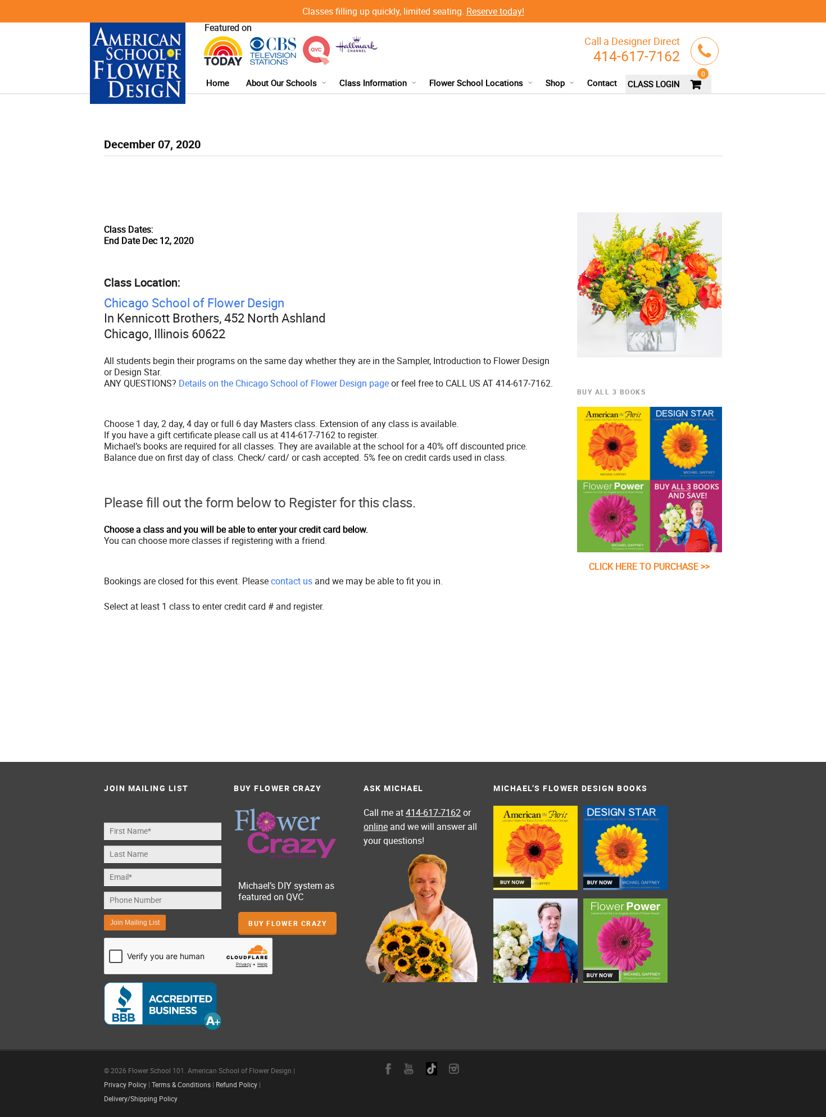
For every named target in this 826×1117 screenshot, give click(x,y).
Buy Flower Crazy (287, 923)
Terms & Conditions (181, 1084)
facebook (388, 1068)
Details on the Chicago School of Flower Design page (284, 383)
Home (217, 82)
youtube (409, 1068)
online (376, 826)
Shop (555, 82)
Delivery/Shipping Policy (141, 1098)
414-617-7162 (636, 56)
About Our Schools (281, 82)
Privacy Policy (125, 1084)
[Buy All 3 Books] (650, 479)
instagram (454, 1068)
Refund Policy (236, 1084)
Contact (602, 82)
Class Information (373, 82)
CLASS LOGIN (654, 83)
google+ (431, 1068)
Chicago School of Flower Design (194, 302)
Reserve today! (495, 11)
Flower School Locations (476, 82)
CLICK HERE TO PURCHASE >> (649, 566)
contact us (291, 581)
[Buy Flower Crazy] (292, 834)
